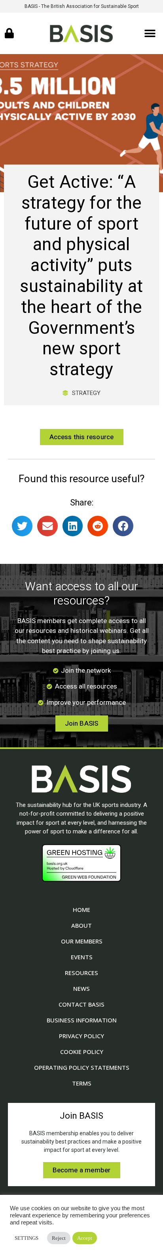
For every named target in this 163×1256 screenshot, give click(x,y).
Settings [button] (26, 1238)
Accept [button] (84, 1238)
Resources (81, 973)
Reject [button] (59, 1238)
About (81, 925)
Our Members (81, 941)
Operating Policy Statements (81, 1067)
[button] (150, 33)
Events (82, 957)
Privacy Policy (81, 1036)
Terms (81, 1083)
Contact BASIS (81, 1004)
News (81, 988)
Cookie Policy (81, 1052)
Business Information (82, 1020)
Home (81, 909)
